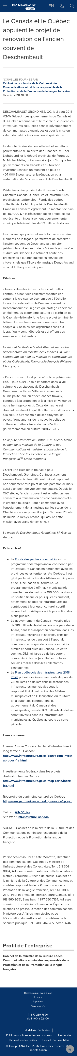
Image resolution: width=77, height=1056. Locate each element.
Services (36, 1006)
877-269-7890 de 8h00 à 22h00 (38, 1017)
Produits (38, 997)
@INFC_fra (22, 812)
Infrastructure (33, 817)
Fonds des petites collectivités (36, 559)
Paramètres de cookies (23, 1040)
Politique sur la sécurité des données (29, 1035)
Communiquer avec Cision (38, 993)
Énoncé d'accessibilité (55, 1040)
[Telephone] (62, 6)
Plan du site (64, 1035)
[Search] (72, 6)
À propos (38, 1001)
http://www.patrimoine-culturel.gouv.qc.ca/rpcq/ (37, 801)
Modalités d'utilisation (37, 1030)
